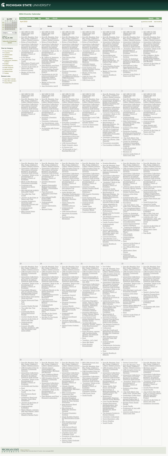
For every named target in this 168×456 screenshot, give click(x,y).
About (21, 449)
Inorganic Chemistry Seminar (49, 118)
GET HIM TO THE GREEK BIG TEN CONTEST (27, 33)
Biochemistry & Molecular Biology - (110, 315)
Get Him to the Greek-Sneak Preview (49, 314)
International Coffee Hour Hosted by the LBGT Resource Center (131, 67)
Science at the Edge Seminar (130, 56)
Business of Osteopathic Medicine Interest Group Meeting (111, 397)
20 (9, 27)
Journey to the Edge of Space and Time (29, 67)
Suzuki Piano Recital (151, 387)
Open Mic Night (88, 127)
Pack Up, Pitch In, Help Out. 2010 (90, 281)
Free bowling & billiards (111, 145)
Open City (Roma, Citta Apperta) (111, 140)
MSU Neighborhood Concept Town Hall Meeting (69, 291)
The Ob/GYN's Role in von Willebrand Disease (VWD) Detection (70, 76)
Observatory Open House (130, 251)
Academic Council (69, 295)
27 (9, 29)
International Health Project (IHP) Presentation (49, 198)
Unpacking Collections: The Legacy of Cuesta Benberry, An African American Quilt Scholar (30, 46)
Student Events (8, 71)
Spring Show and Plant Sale (29, 301)
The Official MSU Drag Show (131, 247)
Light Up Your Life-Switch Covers (89, 77)
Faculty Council (68, 190)
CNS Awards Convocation (128, 234)
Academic (7, 53)
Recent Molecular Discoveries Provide (110, 56)
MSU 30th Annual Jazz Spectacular (90, 363)
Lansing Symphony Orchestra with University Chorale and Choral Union (29, 203)
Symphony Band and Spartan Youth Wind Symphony (29, 399)
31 (10, 22)
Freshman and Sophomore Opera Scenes (28, 186)
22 (12, 27)
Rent (125, 241)
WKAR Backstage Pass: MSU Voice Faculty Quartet (71, 309)
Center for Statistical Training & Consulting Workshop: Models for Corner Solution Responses (131, 300)
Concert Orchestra (109, 236)
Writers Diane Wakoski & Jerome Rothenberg (132, 306)
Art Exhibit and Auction (29, 386)
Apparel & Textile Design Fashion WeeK (90, 187)
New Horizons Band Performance (110, 210)
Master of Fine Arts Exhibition (28, 73)
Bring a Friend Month (29, 42)
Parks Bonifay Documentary (87, 345)
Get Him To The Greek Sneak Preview (50, 318)
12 (7, 25)
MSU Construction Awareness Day (69, 393)
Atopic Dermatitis (109, 120)
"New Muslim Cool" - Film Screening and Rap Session (111, 240)
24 (16, 27)
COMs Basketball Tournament (129, 149)
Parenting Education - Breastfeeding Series (70, 62)
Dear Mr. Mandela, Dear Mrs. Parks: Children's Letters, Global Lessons (30, 38)
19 (7, 27)
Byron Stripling (108, 421)
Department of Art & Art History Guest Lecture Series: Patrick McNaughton (70, 139)
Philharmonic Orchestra (111, 345)
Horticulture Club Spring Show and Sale (152, 187)
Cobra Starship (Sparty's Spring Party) (29, 414)
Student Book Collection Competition (71, 127)
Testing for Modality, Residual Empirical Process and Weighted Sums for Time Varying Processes (70, 399)
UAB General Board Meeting (69, 317)
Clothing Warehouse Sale (89, 298)
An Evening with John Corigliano (151, 307)
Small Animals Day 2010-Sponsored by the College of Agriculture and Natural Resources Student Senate (152, 193)
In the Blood (25, 57)
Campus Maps (8, 82)
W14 (3, 24)
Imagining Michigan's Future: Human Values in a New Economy (90, 314)
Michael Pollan (47, 209)
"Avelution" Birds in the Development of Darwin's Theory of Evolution (30, 53)
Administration (8, 54)
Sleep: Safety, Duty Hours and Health (110, 387)
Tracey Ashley (148, 134)
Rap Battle (147, 233)
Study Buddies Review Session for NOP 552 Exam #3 (111, 67)
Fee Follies (107, 266)
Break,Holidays (8, 58)
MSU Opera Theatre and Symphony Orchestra (30, 64)
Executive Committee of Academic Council (71, 123)
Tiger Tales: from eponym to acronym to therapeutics (111, 297)
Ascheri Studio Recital (29, 306)
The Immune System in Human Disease (111, 217)
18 (5, 27)
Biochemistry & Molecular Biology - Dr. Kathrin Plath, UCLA (111, 60)
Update (10, 42)
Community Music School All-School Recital (28, 313)
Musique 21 (127, 152)
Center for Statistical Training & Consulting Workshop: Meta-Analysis (131, 216)
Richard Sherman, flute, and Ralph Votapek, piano (50, 310)
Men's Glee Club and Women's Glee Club (151, 214)
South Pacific (67, 438)
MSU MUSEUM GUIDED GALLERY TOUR (30, 191)
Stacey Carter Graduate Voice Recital (70, 441)
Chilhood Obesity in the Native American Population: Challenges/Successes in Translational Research (50, 294)
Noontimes (127, 203)
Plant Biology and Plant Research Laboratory (50, 66)
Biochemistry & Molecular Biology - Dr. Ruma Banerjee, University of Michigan (111, 125)
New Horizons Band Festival (28, 394)
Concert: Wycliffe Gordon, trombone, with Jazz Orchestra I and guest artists (30, 328)
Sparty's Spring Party (151, 292)
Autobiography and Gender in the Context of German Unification (132, 199)
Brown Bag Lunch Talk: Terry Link (91, 118)
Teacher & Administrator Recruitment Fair (71, 187)
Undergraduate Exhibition (149, 122)
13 (9, 25)
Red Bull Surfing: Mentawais (68, 218)
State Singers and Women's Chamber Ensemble (150, 126)
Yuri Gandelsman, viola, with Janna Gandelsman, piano (51, 124)
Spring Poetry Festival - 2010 (70, 326)
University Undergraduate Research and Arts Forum (130, 256)
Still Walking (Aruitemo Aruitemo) (70, 84)
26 (7, 29)
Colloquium (107, 64)
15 (12, 25)
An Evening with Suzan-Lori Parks (50, 129)
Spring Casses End (130, 362)
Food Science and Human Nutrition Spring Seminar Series (91, 69)
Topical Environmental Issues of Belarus (131, 224)
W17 (3, 29)
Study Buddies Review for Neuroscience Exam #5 (70, 418)
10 (16, 24)
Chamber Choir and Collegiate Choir (69, 433)
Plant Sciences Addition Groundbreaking (132, 221)
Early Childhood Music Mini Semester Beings (50, 375)
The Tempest (107, 228)
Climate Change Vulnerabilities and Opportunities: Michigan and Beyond (50, 370)
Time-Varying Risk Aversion (68, 58)
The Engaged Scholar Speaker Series (90, 122)
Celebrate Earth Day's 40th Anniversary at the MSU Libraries (111, 302)
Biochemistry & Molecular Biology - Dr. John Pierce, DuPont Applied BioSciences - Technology (111, 195)
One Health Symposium (152, 117)
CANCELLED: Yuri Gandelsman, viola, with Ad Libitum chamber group (152, 219)
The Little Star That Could (28, 60)
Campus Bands (68, 306)
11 (5, 25)
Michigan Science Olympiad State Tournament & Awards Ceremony (151, 370)
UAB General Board (69, 143)
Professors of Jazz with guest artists (131, 409)
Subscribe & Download (9, 41)
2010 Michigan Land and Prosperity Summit (132, 291)
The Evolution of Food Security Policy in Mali (111, 201)
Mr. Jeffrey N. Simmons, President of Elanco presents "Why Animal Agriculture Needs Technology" (50, 60)
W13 (3, 22)
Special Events (8, 69)
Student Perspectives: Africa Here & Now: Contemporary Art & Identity (151, 296)
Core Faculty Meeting (110, 401)
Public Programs (8, 67)
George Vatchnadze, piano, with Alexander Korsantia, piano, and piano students (111, 232)
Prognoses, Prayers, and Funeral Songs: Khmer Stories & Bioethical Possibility (69, 132)
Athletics (6, 56)
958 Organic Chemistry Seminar (90, 195)
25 (5, 29)
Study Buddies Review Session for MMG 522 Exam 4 (50, 70)
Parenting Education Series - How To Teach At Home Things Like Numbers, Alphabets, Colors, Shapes (90, 304)
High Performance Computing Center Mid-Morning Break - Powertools (131, 123)
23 (14, 27)
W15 (3, 25)
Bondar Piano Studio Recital (131, 403)
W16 (3, 27)
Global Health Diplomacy (87, 191)
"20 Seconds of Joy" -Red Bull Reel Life (70, 150)
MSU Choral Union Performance (28, 212)
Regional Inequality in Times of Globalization (90, 277)
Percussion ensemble (111, 143)
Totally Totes (87, 206)
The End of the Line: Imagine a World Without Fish (71, 322)
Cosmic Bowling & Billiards (109, 75)
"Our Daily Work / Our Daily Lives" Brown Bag (132, 138)
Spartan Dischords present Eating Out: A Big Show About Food (131, 399)
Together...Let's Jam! (90, 340)
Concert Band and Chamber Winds (89, 209)
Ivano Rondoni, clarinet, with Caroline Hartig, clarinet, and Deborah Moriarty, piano (91, 334)
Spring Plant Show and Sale (151, 199)
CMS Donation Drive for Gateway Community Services (70, 170)
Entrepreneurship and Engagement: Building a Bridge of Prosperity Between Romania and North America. (111, 102)
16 (14, 25)
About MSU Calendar (10, 79)
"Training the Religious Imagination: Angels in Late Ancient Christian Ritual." (131, 229)
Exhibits (6, 64)
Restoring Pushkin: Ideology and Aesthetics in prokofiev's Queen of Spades (132, 133)
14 (10, 25)
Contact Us (26, 449)
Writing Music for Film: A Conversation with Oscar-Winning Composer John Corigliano (112, 309)
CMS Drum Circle (88, 80)
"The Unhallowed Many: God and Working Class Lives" (132, 210)
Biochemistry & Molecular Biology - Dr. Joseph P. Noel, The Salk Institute (111, 392)
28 (5, 22)
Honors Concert (27, 70)
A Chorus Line (67, 147)
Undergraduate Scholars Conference (131, 118)
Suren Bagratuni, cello (111, 419)
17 (16, 25)
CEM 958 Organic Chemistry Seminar (89, 65)
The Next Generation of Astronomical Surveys (111, 348)
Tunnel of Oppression (90, 125)
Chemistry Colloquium (50, 121)
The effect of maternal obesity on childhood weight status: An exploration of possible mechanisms (111, 132)
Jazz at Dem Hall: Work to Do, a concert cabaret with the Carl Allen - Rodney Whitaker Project (152, 395)
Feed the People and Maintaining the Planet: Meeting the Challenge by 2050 (111, 332)
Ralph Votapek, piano (70, 145)
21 (10, 27)
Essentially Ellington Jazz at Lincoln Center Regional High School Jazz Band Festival (29, 292)
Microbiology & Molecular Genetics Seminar (69, 119)
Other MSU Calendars (10, 81)
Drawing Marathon (109, 163)
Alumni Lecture (108, 220)
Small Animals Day (150, 202)
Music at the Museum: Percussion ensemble (29, 182)
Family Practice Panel (111, 222)
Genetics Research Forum (49, 182)
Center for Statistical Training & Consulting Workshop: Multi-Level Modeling (131, 61)
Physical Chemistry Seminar (69, 72)
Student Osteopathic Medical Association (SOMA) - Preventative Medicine (90, 60)
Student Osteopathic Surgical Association (69, 430)
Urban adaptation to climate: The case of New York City (110, 205)
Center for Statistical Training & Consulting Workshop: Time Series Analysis (131, 144)
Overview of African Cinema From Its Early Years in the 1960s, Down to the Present (111, 320)
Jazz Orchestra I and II (50, 86)
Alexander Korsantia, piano (70, 214)
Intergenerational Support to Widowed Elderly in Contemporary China (71, 67)
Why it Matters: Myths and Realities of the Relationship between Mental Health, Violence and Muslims (152, 58)
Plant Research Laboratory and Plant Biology (49, 193)
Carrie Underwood (89, 212)
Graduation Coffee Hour (132, 395)
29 (7, 22)
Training (6, 73)
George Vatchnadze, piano (49, 206)
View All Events (8, 51)
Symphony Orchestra (151, 403)
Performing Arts (8, 65)
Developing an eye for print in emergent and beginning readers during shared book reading (50, 77)
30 (9, 22)
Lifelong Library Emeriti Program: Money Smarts (132, 187)
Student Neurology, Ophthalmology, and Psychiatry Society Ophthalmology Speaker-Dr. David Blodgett (110, 407)
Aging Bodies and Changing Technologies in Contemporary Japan (71, 194)
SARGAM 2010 (148, 119)
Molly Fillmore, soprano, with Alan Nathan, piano (30, 410)
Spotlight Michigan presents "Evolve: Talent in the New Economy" (91, 324)
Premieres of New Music (71, 436)
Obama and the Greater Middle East (111, 213)
